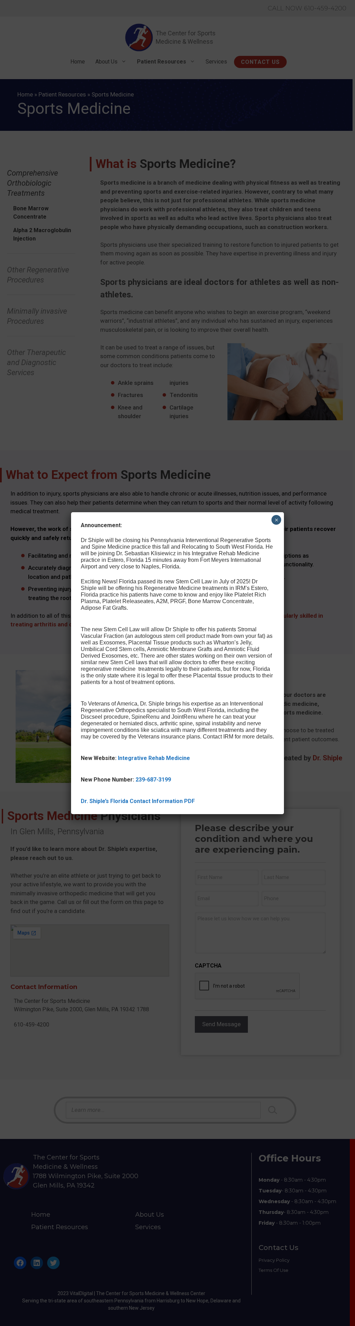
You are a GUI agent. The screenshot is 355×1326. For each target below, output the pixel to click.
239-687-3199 (153, 779)
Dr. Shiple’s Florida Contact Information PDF (138, 801)
